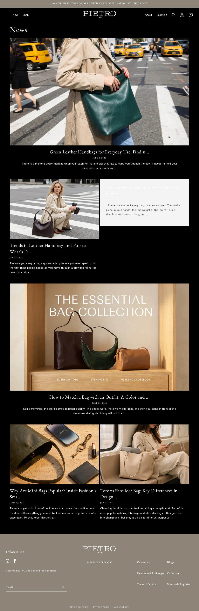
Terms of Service (146, 584)
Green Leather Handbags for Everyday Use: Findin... (99, 152)
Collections (174, 573)
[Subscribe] (62, 587)
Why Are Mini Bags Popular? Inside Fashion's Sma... (53, 494)
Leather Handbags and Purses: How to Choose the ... (142, 190)
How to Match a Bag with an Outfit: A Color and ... (99, 397)
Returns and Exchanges (150, 573)
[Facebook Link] (15, 561)
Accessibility (121, 607)
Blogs (170, 562)
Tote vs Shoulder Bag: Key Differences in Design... (139, 494)
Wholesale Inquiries (178, 584)
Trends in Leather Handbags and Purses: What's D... (48, 248)
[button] (173, 15)
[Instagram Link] (8, 561)
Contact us (143, 562)
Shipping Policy (79, 607)
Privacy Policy (101, 607)
